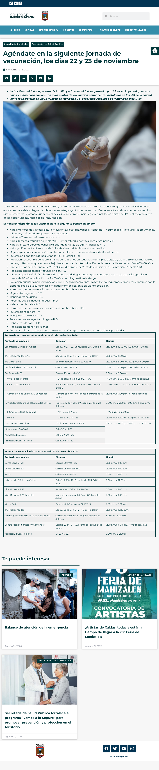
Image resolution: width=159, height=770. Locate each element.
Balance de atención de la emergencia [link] (36, 627)
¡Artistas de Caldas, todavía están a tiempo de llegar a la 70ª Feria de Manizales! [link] (113, 632)
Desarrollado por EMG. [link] (119, 756)
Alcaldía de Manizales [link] (16, 44)
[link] (155, 51)
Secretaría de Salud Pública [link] (47, 44)
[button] (6, 78)
